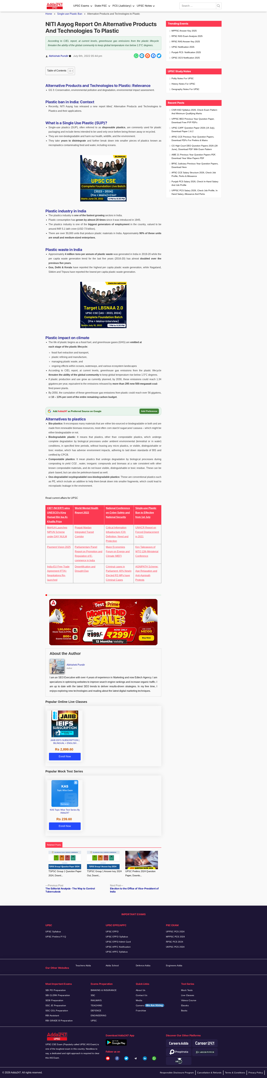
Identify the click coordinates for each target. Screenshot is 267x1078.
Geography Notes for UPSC (185, 89)
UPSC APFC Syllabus (117, 952)
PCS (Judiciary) (121, 5)
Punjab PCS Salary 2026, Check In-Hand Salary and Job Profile (195, 183)
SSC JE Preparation (55, 1005)
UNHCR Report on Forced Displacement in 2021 (147, 532)
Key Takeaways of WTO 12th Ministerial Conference (146, 551)
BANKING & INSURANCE (104, 990)
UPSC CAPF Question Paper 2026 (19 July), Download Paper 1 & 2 (193, 130)
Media (139, 1000)
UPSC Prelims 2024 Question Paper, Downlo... (140, 873)
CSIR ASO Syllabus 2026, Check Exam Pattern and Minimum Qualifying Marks (194, 112)
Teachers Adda (83, 965)
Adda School (112, 965)
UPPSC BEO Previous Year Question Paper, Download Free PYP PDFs (193, 121)
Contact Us (141, 995)
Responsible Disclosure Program (177, 1072)
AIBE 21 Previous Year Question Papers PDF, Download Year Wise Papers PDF (194, 156)
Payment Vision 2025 (59, 547)
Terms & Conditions (235, 1072)
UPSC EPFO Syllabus (117, 936)
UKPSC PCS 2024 (175, 947)
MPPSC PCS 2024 (175, 936)
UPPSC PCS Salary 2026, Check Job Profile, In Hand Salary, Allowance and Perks (195, 192)
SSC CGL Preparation (56, 1010)
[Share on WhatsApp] (136, 55)
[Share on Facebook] (153, 55)
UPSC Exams (81, 5)
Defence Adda (143, 965)
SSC (93, 995)
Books (184, 1010)
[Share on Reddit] (147, 55)
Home (48, 14)
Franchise (141, 1010)
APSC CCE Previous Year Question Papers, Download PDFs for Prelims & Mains (193, 139)
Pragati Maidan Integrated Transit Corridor (84, 532)
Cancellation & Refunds (209, 1072)
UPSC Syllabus (53, 931)
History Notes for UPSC (183, 84)
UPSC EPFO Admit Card (118, 941)
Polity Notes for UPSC (183, 78)
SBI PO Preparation (55, 990)
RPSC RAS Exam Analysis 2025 (187, 36)
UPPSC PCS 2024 (175, 931)
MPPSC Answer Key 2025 (184, 30)
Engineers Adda (174, 965)
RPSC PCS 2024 (174, 941)
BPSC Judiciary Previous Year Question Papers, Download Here (195, 165)
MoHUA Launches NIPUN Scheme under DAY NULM (57, 532)
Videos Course (188, 1000)
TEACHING (96, 1005)
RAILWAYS (96, 1000)
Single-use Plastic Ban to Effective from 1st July (145, 512)
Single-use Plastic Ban (69, 14)
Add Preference (149, 411)
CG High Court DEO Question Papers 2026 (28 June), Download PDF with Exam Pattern (195, 147)
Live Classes (187, 995)
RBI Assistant (52, 1015)
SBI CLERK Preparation (57, 995)
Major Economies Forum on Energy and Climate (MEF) (118, 551)
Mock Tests (187, 990)
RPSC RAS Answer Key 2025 (186, 41)
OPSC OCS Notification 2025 (186, 57)
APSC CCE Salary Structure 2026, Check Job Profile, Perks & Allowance (194, 174)
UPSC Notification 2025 (183, 47)
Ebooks (185, 1005)
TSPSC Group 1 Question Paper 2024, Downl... (65, 873)
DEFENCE (96, 1010)
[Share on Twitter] (159, 55)
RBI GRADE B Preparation (59, 1020)
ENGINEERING (98, 1015)
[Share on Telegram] (142, 55)
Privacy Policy (255, 1072)
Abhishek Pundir (58, 55)
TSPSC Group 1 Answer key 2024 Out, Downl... (104, 873)
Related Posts (54, 844)
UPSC (94, 1020)
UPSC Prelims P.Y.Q (55, 936)
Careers (149, 1005)
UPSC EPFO (112, 931)
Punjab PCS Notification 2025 (186, 52)
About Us (140, 990)
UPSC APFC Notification (118, 947)
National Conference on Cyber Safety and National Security (118, 512)
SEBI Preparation (54, 1000)
